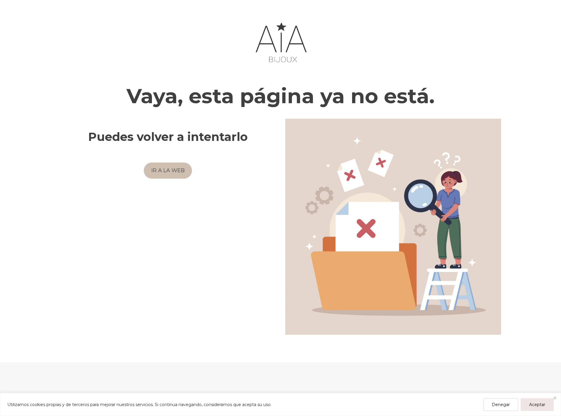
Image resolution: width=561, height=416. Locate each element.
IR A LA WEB (168, 170)
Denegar (501, 404)
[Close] (554, 397)
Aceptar (537, 404)
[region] (280, 404)
